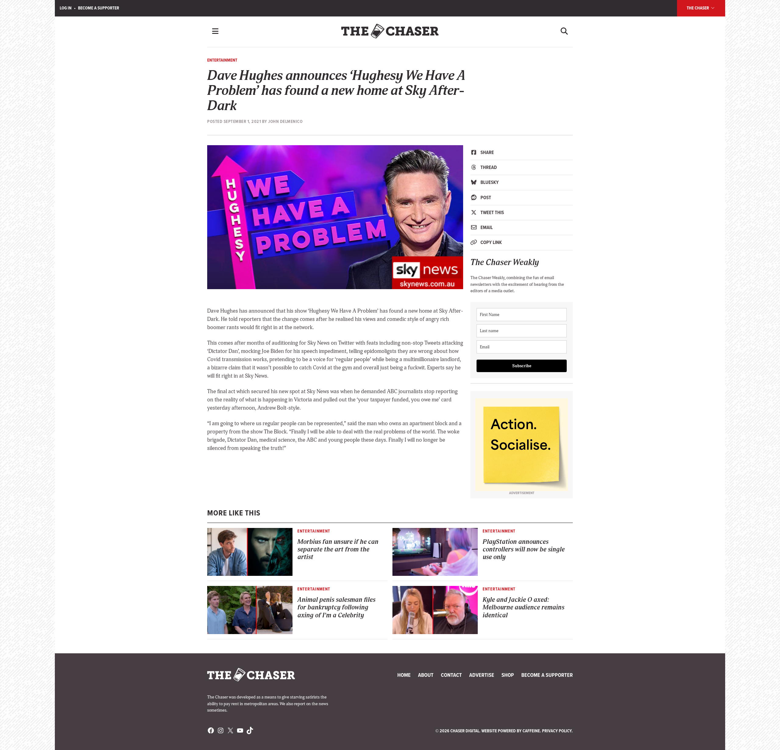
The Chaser (698, 8)
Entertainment (222, 60)
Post (485, 197)
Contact (451, 675)
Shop (508, 675)
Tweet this (492, 212)
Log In (66, 8)
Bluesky (489, 182)
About (426, 675)
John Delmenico (285, 121)
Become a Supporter (98, 8)
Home (404, 675)
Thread (488, 167)
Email (486, 227)
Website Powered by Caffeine (510, 730)
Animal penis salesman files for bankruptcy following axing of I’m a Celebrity (336, 607)
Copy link (491, 242)
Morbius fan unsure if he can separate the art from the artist (337, 550)
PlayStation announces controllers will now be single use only (524, 550)
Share (487, 152)
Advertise (481, 675)
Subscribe (521, 365)
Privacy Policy (557, 730)
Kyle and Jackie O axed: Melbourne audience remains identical (523, 607)
